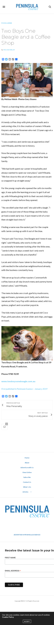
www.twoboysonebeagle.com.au (18, 381)
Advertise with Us (27, 467)
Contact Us (27, 482)
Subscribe (27, 477)
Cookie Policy (8, 617)
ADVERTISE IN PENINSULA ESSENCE (27, 535)
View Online (27, 472)
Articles (25, 492)
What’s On (27, 487)
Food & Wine (6, 23)
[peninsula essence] (27, 7)
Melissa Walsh (9, 50)
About (27, 463)
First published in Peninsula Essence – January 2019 (24, 388)
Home (27, 458)
